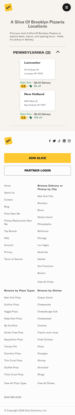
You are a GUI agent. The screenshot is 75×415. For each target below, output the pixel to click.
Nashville (43, 252)
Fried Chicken (45, 339)
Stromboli (43, 367)
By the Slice (10, 325)
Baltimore (43, 231)
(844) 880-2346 (12, 397)
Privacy (8, 252)
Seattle (41, 259)
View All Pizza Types (15, 383)
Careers (8, 199)
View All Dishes (46, 383)
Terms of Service (13, 259)
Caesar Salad (45, 297)
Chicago (42, 238)
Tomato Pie (10, 346)
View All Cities (46, 281)
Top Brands (10, 231)
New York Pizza (12, 297)
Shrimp (42, 360)
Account (8, 245)
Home (7, 185)
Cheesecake (44, 304)
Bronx (41, 210)
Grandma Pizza (12, 353)
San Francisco (45, 266)
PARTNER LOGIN (37, 170)
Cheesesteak (45, 318)
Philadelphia (44, 224)
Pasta (41, 346)
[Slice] (8, 7)
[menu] (66, 7)
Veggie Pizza (11, 311)
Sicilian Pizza (11, 304)
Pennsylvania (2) (32, 52)
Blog (6, 206)
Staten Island (45, 217)
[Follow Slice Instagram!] (69, 141)
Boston (41, 273)
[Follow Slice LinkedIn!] (64, 141)
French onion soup (48, 332)
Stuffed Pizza (11, 367)
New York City (45, 196)
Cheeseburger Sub (48, 311)
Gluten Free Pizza (13, 332)
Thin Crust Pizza (13, 360)
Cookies (42, 325)
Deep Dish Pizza (13, 318)
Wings (41, 374)
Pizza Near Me (12, 213)
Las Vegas (43, 245)
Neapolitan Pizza (13, 339)
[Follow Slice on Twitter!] (54, 141)
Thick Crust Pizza (14, 374)
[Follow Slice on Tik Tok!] (59, 141)
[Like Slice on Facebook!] (50, 141)
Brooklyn (42, 203)
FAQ (6, 238)
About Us (9, 192)
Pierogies (43, 353)
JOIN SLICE (37, 158)
